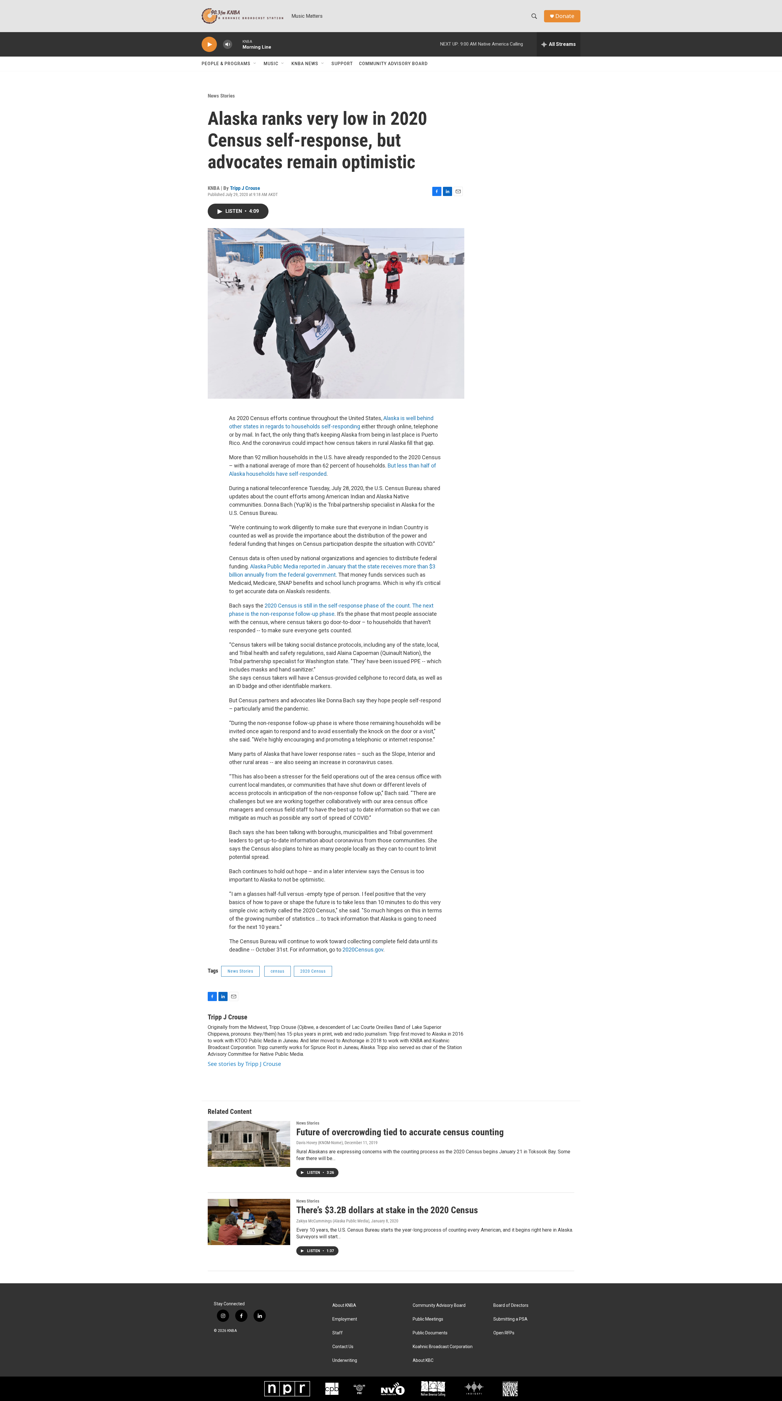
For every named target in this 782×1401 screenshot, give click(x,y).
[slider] (237, 44)
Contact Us (342, 1346)
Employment (344, 1319)
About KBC (423, 1360)
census (277, 971)
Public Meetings (428, 1319)
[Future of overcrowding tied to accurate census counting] (249, 1144)
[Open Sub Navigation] (255, 63)
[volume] (227, 44)
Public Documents (430, 1333)
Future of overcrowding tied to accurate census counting (400, 1132)
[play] (209, 44)
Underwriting (344, 1360)
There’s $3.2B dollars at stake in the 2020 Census (387, 1210)
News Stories (221, 96)
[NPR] (287, 1388)
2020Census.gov (362, 949)
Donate (564, 16)
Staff (337, 1333)
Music (271, 63)
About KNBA (344, 1305)
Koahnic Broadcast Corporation (443, 1346)
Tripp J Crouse (245, 188)
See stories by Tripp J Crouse (244, 1063)
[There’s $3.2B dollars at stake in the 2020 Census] (249, 1222)
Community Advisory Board (393, 63)
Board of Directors (510, 1305)
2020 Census (313, 971)
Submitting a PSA (510, 1319)
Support (342, 63)
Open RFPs (503, 1333)
